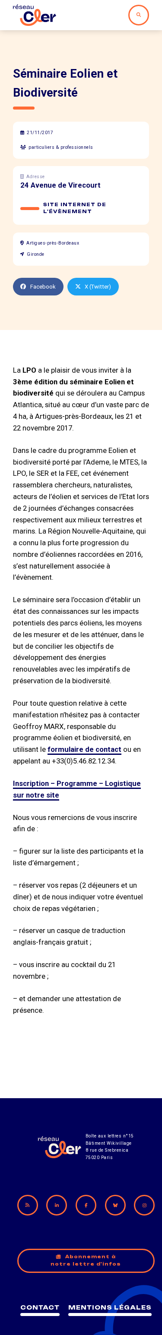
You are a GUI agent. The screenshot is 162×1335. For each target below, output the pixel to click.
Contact (40, 1307)
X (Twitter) (98, 286)
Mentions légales (110, 1307)
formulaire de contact (84, 749)
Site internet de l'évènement (74, 208)
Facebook (43, 286)
